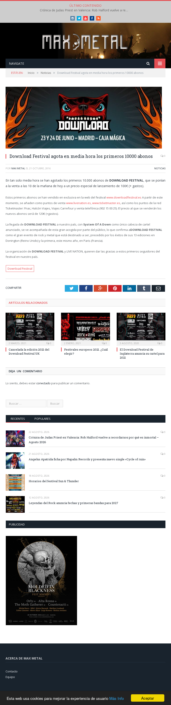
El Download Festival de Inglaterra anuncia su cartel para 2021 (142, 353)
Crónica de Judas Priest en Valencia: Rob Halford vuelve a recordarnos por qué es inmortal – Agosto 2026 (94, 439)
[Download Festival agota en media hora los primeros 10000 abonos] (85, 118)
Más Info (116, 698)
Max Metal (18, 168)
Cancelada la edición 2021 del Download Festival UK (29, 351)
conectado (43, 383)
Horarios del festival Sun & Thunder (54, 481)
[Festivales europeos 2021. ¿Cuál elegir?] (85, 329)
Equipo (10, 677)
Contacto (12, 671)
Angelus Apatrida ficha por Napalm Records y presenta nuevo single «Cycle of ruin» (85, 10)
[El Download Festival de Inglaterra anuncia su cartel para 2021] (141, 329)
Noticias (159, 168)
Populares (43, 419)
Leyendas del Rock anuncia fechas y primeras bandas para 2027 (73, 503)
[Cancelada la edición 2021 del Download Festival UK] (30, 329)
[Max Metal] (85, 41)
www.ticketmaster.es (106, 203)
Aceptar (147, 698)
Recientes (18, 419)
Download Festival (20, 269)
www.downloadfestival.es (123, 197)
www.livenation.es (78, 203)
